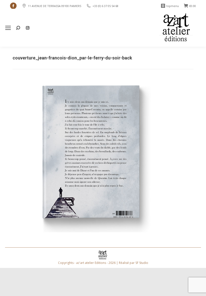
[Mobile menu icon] (8, 28)
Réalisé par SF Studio (133, 263)
